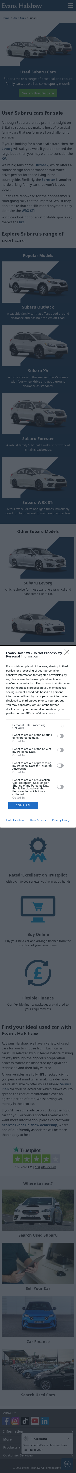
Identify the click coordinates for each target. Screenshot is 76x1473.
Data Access (38, 820)
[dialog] (38, 736)
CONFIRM (23, 805)
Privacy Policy (61, 820)
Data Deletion (15, 820)
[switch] (60, 736)
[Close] (68, 653)
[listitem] (38, 726)
